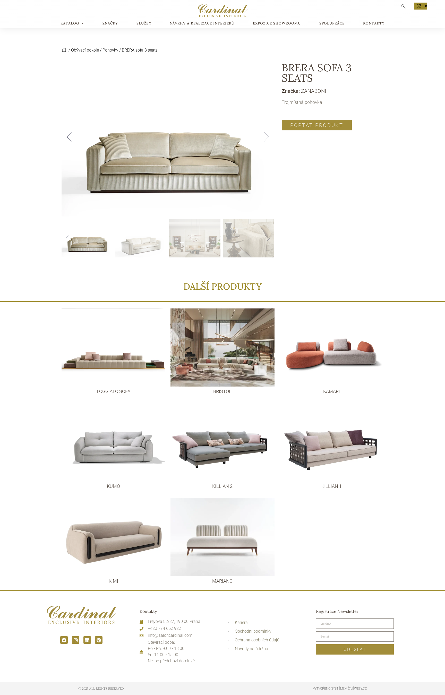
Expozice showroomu (277, 23)
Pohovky (110, 50)
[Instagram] (75, 640)
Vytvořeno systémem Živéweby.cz (340, 688)
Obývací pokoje (85, 50)
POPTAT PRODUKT (316, 125)
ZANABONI (313, 91)
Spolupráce (332, 23)
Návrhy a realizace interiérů (202, 23)
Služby (143, 23)
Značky (110, 23)
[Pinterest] (98, 640)
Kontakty (373, 23)
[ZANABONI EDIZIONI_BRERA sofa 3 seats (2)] (168, 136)
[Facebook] (64, 640)
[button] (69, 137)
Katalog (70, 23)
